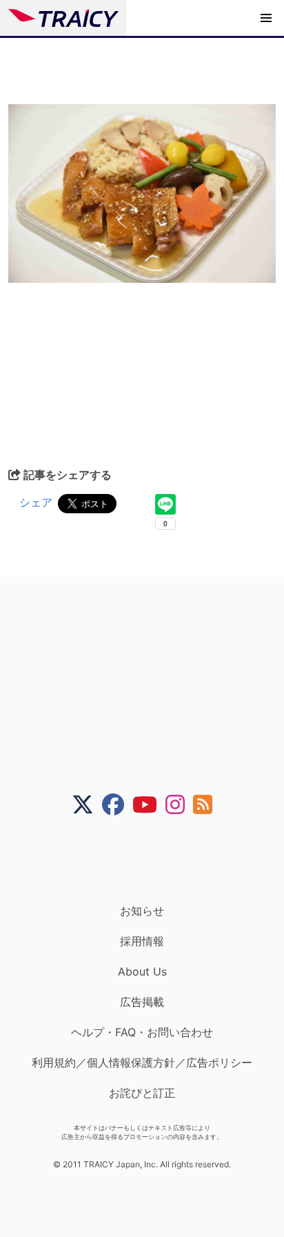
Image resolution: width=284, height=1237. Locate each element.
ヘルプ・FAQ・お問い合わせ (142, 1032)
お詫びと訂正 (142, 1093)
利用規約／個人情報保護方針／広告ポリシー (142, 1062)
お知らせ (142, 911)
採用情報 (142, 941)
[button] (266, 18)
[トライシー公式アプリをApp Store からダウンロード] (150, 859)
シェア (35, 502)
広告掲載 (142, 1002)
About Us (142, 971)
